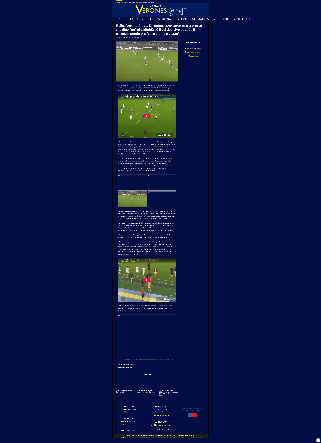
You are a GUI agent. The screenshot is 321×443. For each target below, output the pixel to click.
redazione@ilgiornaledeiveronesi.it (129, 412)
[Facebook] (190, 415)
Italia (134, 19)
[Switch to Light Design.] (249, 19)
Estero (181, 19)
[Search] (247, 19)
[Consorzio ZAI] (193, 56)
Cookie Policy (199, 437)
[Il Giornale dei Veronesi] (160, 10)
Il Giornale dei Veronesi (132, 437)
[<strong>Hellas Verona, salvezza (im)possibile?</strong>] (125, 382)
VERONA (164, 19)
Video (238, 19)
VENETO (148, 19)
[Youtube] (194, 415)
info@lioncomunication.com (128, 424)
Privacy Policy (190, 437)
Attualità (200, 19)
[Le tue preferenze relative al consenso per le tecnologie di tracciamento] (318, 440)
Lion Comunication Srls (165, 437)
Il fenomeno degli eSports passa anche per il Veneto (146, 391)
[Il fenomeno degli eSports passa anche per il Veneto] (147, 382)
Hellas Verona (126, 37)
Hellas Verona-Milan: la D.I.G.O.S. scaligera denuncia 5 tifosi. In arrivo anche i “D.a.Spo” (168, 392)
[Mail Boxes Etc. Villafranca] (193, 48)
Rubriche (221, 19)
